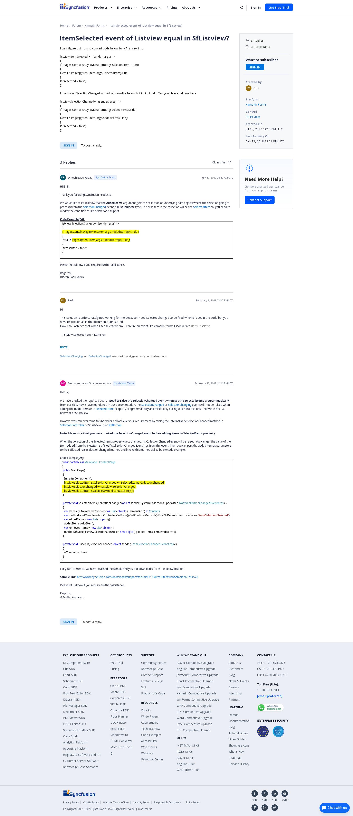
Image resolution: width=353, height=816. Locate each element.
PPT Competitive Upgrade (194, 730)
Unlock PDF (118, 686)
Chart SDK (70, 675)
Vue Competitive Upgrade (193, 687)
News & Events (239, 681)
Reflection (115, 425)
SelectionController (72, 425)
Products (101, 7)
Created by (254, 82)
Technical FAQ (150, 729)
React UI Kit (184, 751)
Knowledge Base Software (80, 767)
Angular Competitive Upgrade (196, 669)
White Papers (150, 716)
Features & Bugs (152, 681)
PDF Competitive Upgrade (194, 712)
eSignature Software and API (82, 755)
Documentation (239, 721)
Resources (149, 7)
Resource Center (152, 759)
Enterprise (124, 7)
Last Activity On (257, 136)
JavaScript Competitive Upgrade (197, 675)
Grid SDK (69, 669)
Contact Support (260, 200)
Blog (232, 675)
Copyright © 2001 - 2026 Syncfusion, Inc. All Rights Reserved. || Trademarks (107, 809)
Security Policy (141, 802)
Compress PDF (120, 698)
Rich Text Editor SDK (76, 693)
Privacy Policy (71, 802)
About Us (189, 7)
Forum (76, 25)
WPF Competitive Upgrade (194, 706)
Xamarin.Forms (95, 25)
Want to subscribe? (262, 60)
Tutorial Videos (238, 733)
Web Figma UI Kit (188, 770)
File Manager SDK (75, 706)
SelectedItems (105, 409)
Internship (235, 693)
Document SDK (73, 712)
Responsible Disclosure (167, 802)
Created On (254, 124)
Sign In (256, 7)
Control (251, 112)
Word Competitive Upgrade (195, 718)
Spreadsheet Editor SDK (79, 730)
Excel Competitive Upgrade (194, 724)
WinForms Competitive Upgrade (198, 699)
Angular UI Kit (186, 764)
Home (64, 25)
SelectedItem (201, 207)
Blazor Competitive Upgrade (195, 663)
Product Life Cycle (153, 693)
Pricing (172, 7)
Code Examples (151, 735)
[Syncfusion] (79, 793)
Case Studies (149, 722)
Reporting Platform (75, 748)
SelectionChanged (94, 207)
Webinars (147, 753)
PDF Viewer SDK (74, 718)
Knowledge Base (152, 669)
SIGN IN (68, 145)
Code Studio (71, 736)
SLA (143, 687)
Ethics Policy (193, 802)
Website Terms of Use (116, 802)
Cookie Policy (91, 802)
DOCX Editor (118, 722)
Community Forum (153, 663)
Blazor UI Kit (185, 758)
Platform (252, 99)
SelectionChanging (71, 356)
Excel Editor (118, 729)
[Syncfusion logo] (75, 6)
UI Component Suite (76, 663)
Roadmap (235, 758)
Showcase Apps (239, 745)
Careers (234, 687)
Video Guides (237, 739)
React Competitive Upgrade (195, 681)
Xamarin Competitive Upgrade (196, 693)
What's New (237, 751)
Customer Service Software (81, 761)
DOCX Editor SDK (74, 724)
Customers (236, 669)
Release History (239, 764)
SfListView (253, 117)
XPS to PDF (118, 704)
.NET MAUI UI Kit (188, 745)
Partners (234, 699)
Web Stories (149, 747)
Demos (233, 715)
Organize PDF (119, 710)
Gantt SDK (70, 687)
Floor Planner (119, 716)
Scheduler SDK (73, 681)
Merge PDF (117, 692)
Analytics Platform (75, 742)
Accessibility (149, 741)
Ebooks (146, 710)
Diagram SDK (72, 699)
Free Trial (116, 663)
